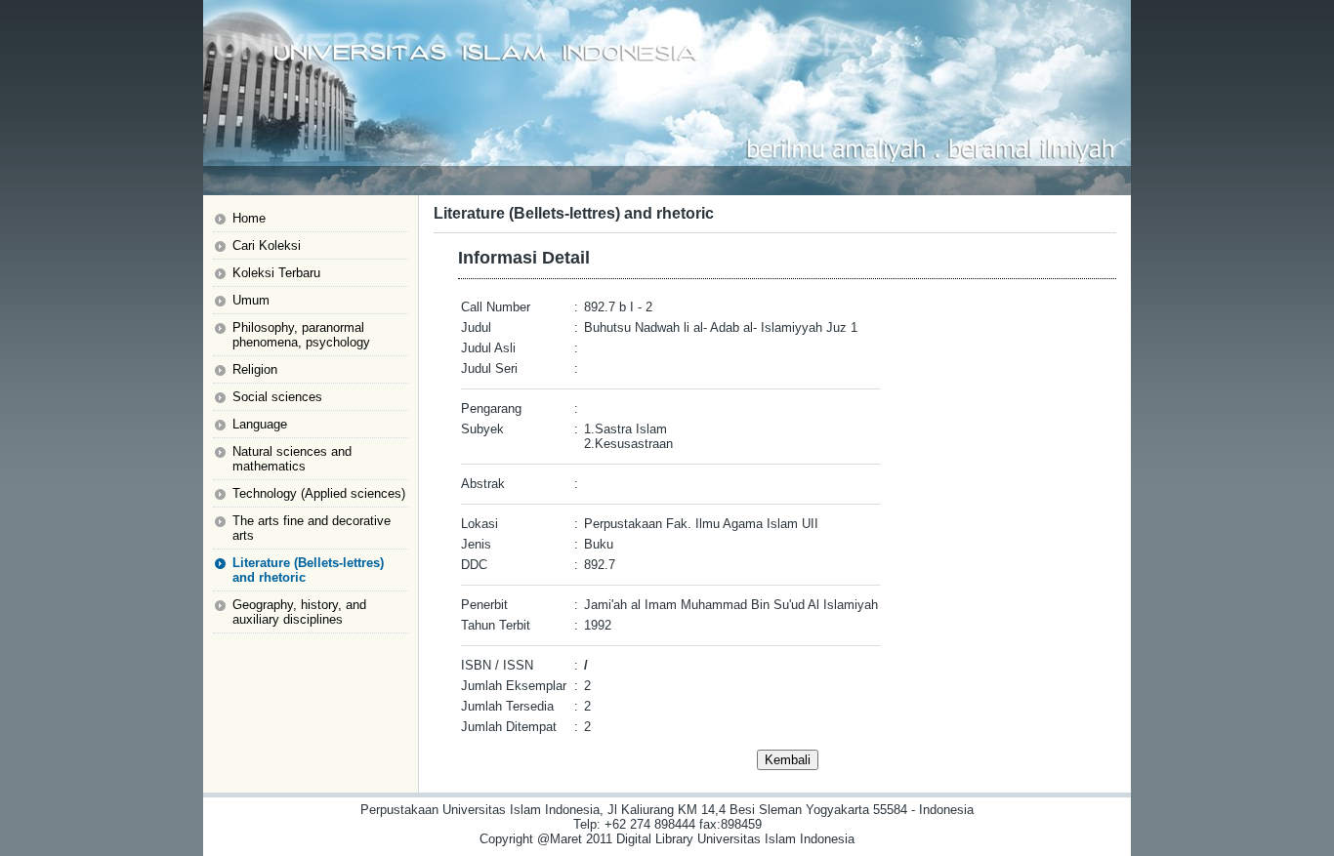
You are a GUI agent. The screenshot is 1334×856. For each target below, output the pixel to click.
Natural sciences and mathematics (292, 458)
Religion (254, 369)
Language (259, 424)
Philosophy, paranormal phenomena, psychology (301, 334)
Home (249, 218)
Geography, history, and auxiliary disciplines (299, 612)
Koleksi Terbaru (276, 272)
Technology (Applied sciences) (318, 493)
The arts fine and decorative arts (311, 528)
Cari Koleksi (266, 245)
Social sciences (277, 396)
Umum (251, 300)
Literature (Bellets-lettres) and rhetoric (308, 570)
